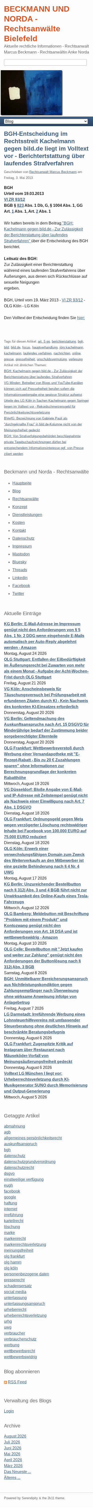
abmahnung (14, 1126)
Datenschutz (23, 538)
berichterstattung (64, 341)
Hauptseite (21, 483)
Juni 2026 (12, 1448)
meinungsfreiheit (18, 1250)
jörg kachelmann (71, 347)
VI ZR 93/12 (14, 199)
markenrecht (15, 1238)
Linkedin (20, 578)
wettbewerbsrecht (19, 1351)
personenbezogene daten (26, 1274)
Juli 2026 (12, 1442)
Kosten (18, 523)
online (76, 353)
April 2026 (13, 1460)
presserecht (14, 1280)
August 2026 (15, 1436)
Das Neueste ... (17, 1472)
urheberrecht (15, 1309)
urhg (8, 1321)
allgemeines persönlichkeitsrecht (33, 1138)
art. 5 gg (44, 341)
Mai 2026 (12, 1454)
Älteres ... (12, 1478)
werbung (11, 1345)
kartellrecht (13, 1221)
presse (9, 359)
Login (9, 1411)
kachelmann (12, 353)
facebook (12, 1191)
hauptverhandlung (45, 347)
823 (20, 205)
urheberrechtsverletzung (25, 1315)
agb (7, 1132)
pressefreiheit (25, 359)
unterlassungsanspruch (24, 1304)
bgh (80, 341)
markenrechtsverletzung (25, 1244)
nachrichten (62, 353)
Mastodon (21, 554)
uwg (7, 1327)
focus (26, 347)
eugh (8, 1185)
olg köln (11, 1268)
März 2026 (13, 1466)
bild (6, 347)
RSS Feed (17, 1382)
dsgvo (9, 1173)
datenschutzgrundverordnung (30, 1162)
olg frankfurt (14, 1256)
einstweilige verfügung (24, 1179)
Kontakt (19, 530)
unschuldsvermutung (52, 359)
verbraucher (14, 1333)
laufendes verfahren (37, 353)
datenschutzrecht (19, 1167)
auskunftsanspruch (20, 1144)
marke (9, 1233)
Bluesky (19, 562)
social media (15, 1292)
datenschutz (14, 1156)
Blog (16, 491)
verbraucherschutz (20, 1339)
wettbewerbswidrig (20, 1357)
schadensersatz (18, 1286)
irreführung (13, 1215)
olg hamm (12, 1262)
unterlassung (15, 1298)
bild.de (15, 347)
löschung (12, 1227)
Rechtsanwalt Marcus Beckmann (53, 172)
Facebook (21, 586)
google (10, 1197)
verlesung (76, 359)
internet (10, 1209)
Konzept (19, 507)
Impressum (22, 546)
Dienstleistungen (27, 515)
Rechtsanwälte (25, 499)
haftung (10, 1203)
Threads (19, 570)
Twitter (18, 593)
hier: (81, 318)
